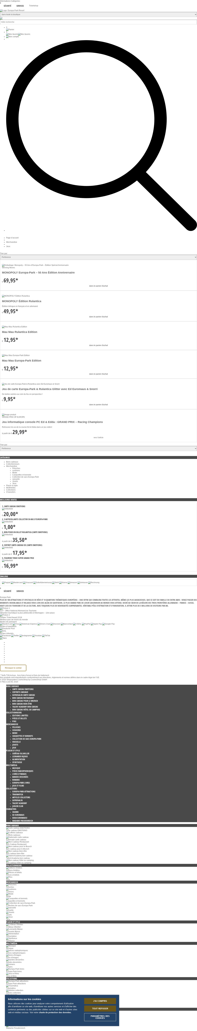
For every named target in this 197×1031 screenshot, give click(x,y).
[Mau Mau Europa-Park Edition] (16, 355)
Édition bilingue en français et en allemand (20, 306)
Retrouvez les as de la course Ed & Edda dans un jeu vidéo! (27, 427)
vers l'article (98, 437)
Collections (11, 490)
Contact (9, 657)
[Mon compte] (12, 37)
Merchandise (11, 242)
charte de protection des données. (55, 1012)
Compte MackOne (13, 660)
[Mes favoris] (18, 34)
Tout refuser (100, 1008)
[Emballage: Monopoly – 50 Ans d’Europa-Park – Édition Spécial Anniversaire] (35, 265)
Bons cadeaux (12, 462)
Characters (10, 492)
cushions (16, 470)
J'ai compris (100, 1001)
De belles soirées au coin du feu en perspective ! (22, 394)
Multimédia (10, 488)
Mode (14, 473)
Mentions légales (13, 655)
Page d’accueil (12, 238)
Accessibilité (11, 662)
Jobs (8, 647)
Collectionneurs (12, 464)
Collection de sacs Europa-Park (25, 477)
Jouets (15, 481)
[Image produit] (9, 415)
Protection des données (16, 651)
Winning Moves (8, 268)
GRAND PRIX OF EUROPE (13, 417)
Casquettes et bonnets (21, 475)
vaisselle (16, 479)
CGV (8, 649)
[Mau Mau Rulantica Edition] (14, 327)
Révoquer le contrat (13, 668)
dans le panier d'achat (98, 286)
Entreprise (10, 644)
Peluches (16, 468)
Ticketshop (33, 6)
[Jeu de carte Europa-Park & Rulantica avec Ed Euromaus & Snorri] (31, 384)
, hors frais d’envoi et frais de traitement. (32, 675)
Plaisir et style (12, 485)
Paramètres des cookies (16, 642)
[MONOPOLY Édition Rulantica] (16, 296)
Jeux (8, 246)
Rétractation (11, 653)
